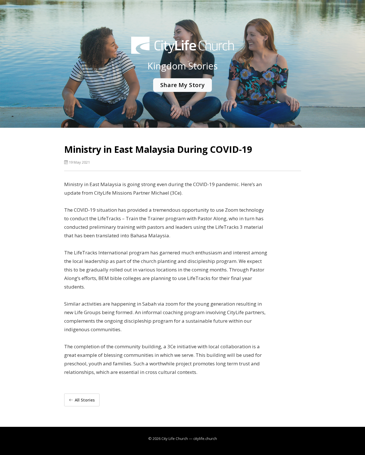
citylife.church (205, 438)
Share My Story (182, 85)
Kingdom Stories (182, 66)
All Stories (85, 400)
